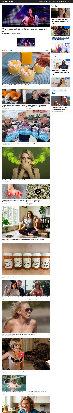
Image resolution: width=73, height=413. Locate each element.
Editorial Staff (6, 33)
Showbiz (54, 1)
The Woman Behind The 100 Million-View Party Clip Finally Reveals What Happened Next (60, 21)
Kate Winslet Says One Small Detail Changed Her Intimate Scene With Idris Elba (60, 72)
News (36, 1)
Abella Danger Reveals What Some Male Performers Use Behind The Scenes (59, 90)
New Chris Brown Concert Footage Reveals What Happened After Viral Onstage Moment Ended (59, 109)
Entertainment (42, 1)
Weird (69, 1)
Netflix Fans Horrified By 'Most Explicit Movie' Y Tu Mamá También (60, 38)
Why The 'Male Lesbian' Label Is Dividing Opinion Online (59, 55)
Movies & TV (48, 1)
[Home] (9, 2)
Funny (11, 33)
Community (63, 1)
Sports (58, 1)
